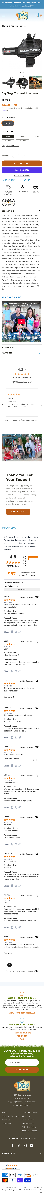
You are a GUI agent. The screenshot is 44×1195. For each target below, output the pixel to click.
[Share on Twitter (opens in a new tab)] (16, 632)
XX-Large (23, 141)
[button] (3, 15)
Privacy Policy (28, 1120)
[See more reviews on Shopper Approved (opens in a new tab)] (19, 632)
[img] (22, 373)
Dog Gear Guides (29, 1112)
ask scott (22, 1036)
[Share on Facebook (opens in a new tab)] (12, 632)
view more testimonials (22, 1013)
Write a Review (22, 589)
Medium (22, 136)
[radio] (31, 557)
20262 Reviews (14, 566)
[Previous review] (2, 405)
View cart (26, 1116)
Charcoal (8, 123)
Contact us (7, 1123)
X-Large (8, 141)
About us (6, 1120)
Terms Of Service (29, 1131)
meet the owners (22, 1033)
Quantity (6, 155)
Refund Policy (28, 1123)
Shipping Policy (29, 1127)
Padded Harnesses (20, 26)
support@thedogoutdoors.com (22, 1102)
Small (8, 136)
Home (5, 26)
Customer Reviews (10, 1116)
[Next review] (41, 405)
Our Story (18, 511)
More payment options (22, 175)
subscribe (22, 1069)
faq (22, 1039)
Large (37, 136)
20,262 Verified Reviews (22, 377)
